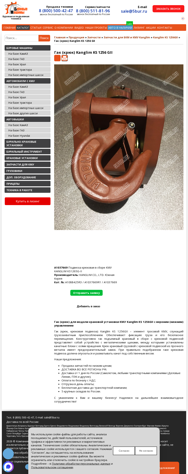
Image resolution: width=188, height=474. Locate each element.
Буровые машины (19, 48)
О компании (64, 27)
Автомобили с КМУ (20, 81)
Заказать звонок (168, 8)
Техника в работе (19, 190)
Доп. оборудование (21, 177)
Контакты (164, 27)
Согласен (124, 450)
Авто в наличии (120, 27)
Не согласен (146, 450)
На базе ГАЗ (16, 59)
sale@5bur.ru (134, 11)
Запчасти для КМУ (20, 164)
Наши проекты (96, 27)
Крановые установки (22, 158)
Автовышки (15, 119)
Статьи (35, 27)
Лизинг (139, 27)
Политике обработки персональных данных (81, 463)
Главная (9, 27)
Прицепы (12, 183)
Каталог (23, 27)
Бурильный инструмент (24, 151)
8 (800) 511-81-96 (93, 11)
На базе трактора (20, 69)
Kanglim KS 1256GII (165, 37)
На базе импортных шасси (25, 75)
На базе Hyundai (19, 135)
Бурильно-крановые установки (21, 143)
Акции (151, 27)
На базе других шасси (23, 113)
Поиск (44, 38)
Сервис (48, 27)
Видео (79, 27)
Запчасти (94, 37)
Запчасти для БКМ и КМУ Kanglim (127, 37)
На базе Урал (17, 64)
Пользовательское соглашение (26, 457)
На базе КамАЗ (18, 53)
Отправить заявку (86, 293)
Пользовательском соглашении (52, 467)
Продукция (76, 37)
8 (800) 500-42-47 (56, 10)
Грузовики (14, 171)
